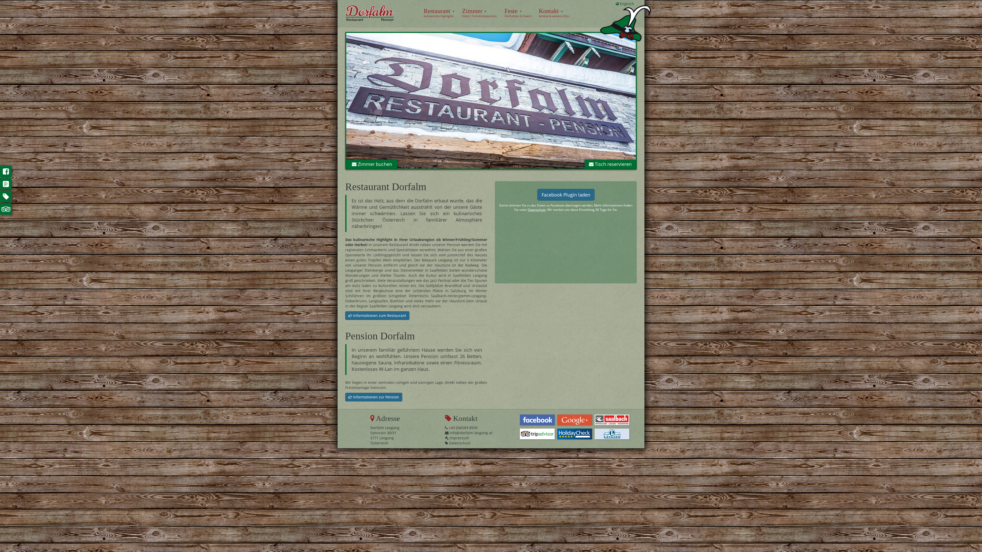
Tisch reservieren (613, 164)
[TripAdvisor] (537, 434)
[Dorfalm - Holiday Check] (6, 196)
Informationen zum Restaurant (379, 315)
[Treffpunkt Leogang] (612, 434)
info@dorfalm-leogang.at (470, 432)
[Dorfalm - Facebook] (6, 171)
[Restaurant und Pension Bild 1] (491, 101)
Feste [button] (518, 13)
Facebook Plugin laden (566, 195)
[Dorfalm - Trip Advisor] (6, 209)
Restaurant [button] (439, 13)
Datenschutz (537, 210)
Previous (338, 102)
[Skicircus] (612, 420)
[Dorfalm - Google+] (6, 184)
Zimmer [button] (479, 13)
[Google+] (574, 420)
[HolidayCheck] (574, 434)
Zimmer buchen (374, 164)
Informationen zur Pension (375, 397)
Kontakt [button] (554, 13)
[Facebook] (537, 420)
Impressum (459, 437)
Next (643, 102)
